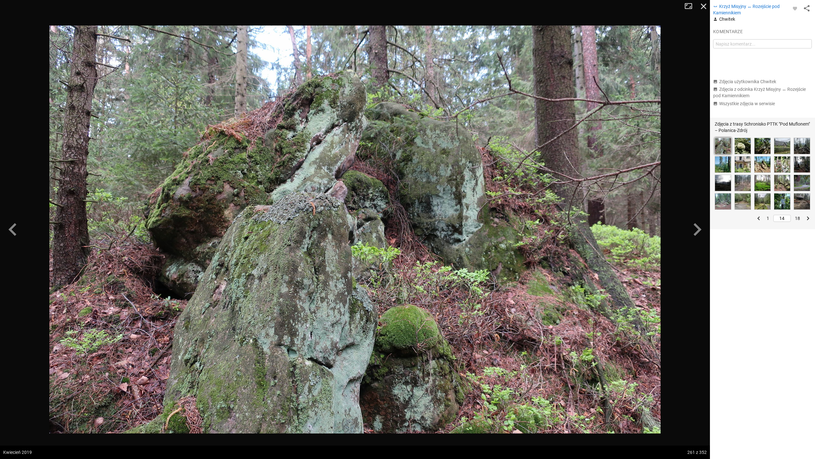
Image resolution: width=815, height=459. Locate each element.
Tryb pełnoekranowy (690, 6)
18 (797, 218)
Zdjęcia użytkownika (747, 81)
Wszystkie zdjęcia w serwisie (747, 103)
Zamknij (703, 6)
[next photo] (697, 229)
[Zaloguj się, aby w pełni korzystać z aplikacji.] (795, 8)
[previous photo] (12, 229)
